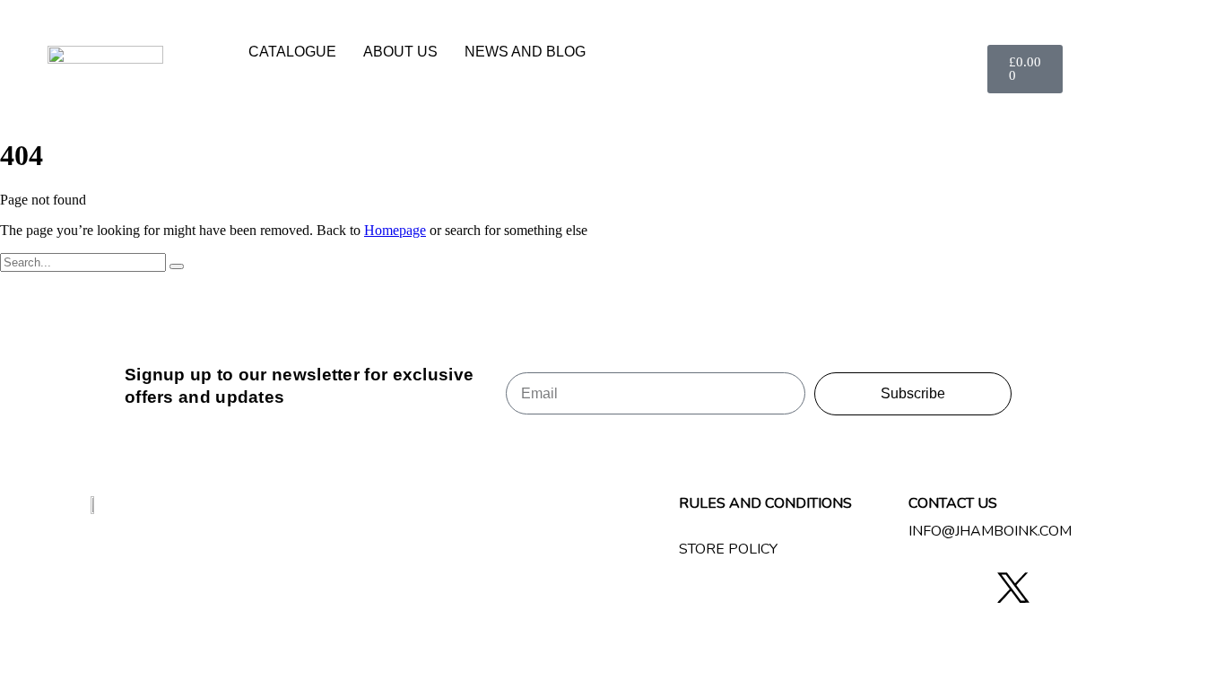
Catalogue (292, 51)
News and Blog (525, 51)
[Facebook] (929, 588)
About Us (400, 51)
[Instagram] (972, 588)
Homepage (395, 230)
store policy (728, 549)
